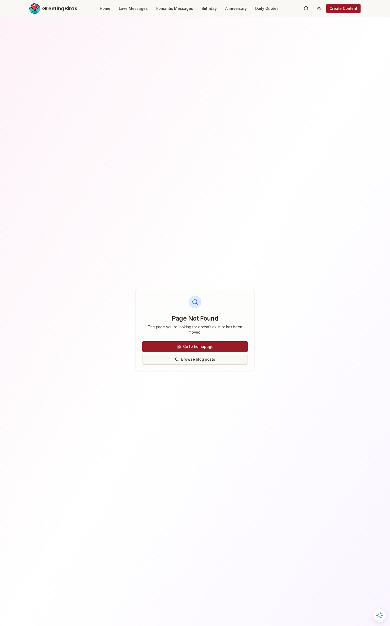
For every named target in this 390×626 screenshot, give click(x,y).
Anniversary (236, 8)
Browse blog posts (198, 359)
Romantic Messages (174, 8)
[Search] (306, 8)
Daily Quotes (267, 8)
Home (105, 8)
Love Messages (133, 8)
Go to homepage (198, 346)
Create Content (343, 8)
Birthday (209, 8)
